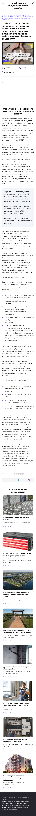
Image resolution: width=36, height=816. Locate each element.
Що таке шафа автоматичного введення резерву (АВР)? (15, 740)
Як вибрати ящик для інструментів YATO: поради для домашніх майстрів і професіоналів (17, 556)
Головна (4, 15)
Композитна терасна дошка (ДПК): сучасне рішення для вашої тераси (17, 632)
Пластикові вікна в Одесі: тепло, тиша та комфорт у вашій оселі (16, 704)
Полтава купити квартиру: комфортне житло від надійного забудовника (16, 778)
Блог (5, 60)
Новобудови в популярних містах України (18, 5)
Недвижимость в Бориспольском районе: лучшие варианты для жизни (16, 594)
